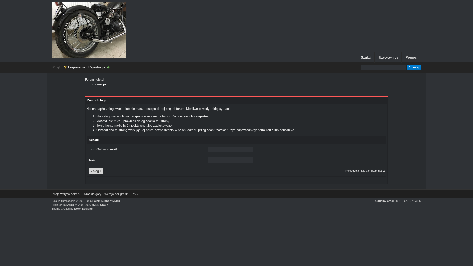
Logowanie (76, 67)
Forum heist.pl (94, 79)
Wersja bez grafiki (116, 194)
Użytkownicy (388, 57)
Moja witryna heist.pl (66, 194)
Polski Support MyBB (106, 201)
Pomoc (411, 57)
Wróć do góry (92, 194)
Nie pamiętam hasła (373, 170)
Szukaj (366, 57)
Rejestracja (96, 67)
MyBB (70, 204)
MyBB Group (100, 204)
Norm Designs (83, 208)
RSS (135, 194)
